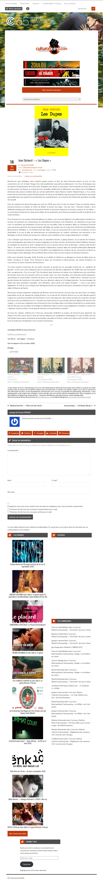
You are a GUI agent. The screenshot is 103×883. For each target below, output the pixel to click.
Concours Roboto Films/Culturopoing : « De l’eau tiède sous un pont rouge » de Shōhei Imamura (71, 722)
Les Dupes (41, 170)
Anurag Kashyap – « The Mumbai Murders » (78, 405)
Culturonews (24, 4)
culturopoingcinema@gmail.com (78, 397)
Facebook (15, 433)
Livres (40, 167)
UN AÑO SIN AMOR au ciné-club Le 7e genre (27, 652)
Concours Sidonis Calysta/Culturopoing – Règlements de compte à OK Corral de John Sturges (71, 732)
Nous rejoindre (15, 9)
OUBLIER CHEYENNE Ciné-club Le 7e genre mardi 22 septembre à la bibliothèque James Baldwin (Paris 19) (27, 595)
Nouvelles (24, 172)
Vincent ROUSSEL (27, 165)
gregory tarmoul (58, 640)
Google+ (40, 433)
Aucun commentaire (15, 176)
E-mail (55, 480)
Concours (35, 4)
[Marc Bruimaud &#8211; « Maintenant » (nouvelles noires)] (81, 365)
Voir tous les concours (51, 90)
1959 (54, 170)
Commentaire (13, 450)
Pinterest (66, 433)
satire (31, 172)
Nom (10, 480)
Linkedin (53, 433)
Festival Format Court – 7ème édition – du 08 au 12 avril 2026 (27, 742)
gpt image (55, 647)
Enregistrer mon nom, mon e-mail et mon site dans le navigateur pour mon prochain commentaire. (45, 506)
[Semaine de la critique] (51, 21)
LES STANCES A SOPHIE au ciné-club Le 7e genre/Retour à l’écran (28, 681)
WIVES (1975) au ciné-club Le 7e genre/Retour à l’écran (28, 827)
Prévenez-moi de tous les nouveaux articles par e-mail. (31, 512)
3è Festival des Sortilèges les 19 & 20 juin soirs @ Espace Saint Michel (28, 711)
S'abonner (27, 864)
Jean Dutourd (27, 170)
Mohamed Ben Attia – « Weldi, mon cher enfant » (26, 405)
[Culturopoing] (51, 57)
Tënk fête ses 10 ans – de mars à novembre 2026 (27, 771)
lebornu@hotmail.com (44, 397)
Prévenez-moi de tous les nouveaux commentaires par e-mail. (33, 509)
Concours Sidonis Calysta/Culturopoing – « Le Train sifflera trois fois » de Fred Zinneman (70, 695)
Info (27, 8)
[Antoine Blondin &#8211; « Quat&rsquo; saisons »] (21, 365)
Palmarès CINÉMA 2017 (73, 647)
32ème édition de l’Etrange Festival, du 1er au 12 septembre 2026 (27, 565)
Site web (11, 492)
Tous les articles (11, 4)
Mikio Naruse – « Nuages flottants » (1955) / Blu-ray (28, 799)
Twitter (27, 433)
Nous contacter (70, 4)
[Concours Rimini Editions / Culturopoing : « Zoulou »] (51, 65)
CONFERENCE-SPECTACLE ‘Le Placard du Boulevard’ (28, 624)
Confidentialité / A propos (51, 4)
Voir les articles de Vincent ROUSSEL (37, 418)
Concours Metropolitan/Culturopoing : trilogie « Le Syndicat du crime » (71, 653)
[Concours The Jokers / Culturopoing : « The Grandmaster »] (51, 82)
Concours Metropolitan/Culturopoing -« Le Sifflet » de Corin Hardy (71, 704)
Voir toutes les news (17, 833)
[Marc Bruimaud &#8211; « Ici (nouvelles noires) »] (51, 365)
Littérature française (30, 167)
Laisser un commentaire (33, 176)
